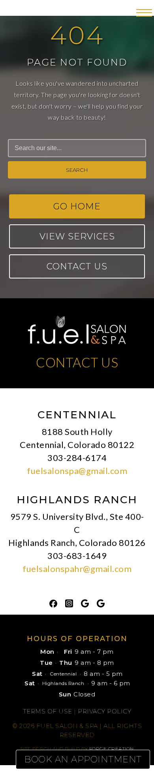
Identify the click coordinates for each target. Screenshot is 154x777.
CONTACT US (77, 362)
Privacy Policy (104, 711)
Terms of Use (47, 711)
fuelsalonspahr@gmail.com (77, 568)
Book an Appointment (83, 759)
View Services (77, 236)
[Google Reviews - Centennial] (85, 603)
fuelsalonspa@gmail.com (77, 470)
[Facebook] (53, 603)
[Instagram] (69, 603)
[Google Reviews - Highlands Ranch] (101, 603)
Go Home (77, 206)
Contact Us (77, 266)
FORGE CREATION (111, 749)
